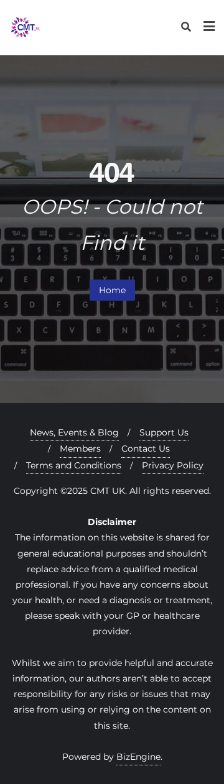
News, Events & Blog (74, 432)
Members (80, 448)
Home (112, 290)
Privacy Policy (172, 465)
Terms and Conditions (73, 465)
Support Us (164, 432)
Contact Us (145, 448)
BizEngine (138, 756)
